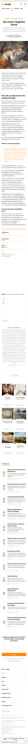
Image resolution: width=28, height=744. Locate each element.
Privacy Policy (23, 720)
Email (4, 649)
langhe (6, 4)
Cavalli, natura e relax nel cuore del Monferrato (16, 470)
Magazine (17, 8)
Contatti (4, 685)
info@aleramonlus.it (13, 365)
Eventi (6, 0)
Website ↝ (3, 253)
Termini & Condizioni (5, 715)
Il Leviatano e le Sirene (13, 551)
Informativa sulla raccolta (9, 742)
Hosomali (7, 447)
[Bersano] (8, 390)
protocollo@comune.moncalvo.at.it (8, 254)
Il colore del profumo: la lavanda (16, 484)
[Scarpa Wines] (20, 414)
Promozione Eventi (6, 693)
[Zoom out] (3, 301)
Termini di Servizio (6, 721)
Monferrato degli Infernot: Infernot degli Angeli (14, 510)
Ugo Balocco (20, 446)
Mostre (10, 0)
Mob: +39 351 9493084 (6, 256)
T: (19, 365)
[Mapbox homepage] (5, 321)
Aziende (3, 701)
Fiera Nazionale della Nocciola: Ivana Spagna (16, 604)
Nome (4, 645)
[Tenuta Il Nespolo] (8, 414)
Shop (21, 8)
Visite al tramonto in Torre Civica (16, 564)
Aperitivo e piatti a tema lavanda (16, 538)
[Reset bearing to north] (3, 304)
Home (3, 0)
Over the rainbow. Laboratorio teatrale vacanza (15, 525)
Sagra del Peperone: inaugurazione (13, 590)
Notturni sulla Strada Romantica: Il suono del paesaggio (16, 618)
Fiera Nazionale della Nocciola (15, 497)
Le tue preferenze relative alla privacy (15, 739)
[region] (14, 310)
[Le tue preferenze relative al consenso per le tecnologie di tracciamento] (25, 741)
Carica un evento (22, 0)
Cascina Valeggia (20, 397)
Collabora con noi (6, 697)
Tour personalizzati (7, 705)
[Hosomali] (8, 438)
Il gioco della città (12, 576)
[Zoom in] (3, 299)
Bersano (7, 397)
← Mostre (12, 375)
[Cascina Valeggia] (20, 390)
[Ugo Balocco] (20, 438)
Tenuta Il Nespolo (8, 422)
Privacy (12, 715)
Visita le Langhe (6, 8)
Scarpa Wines (20, 422)
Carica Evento (5, 689)
